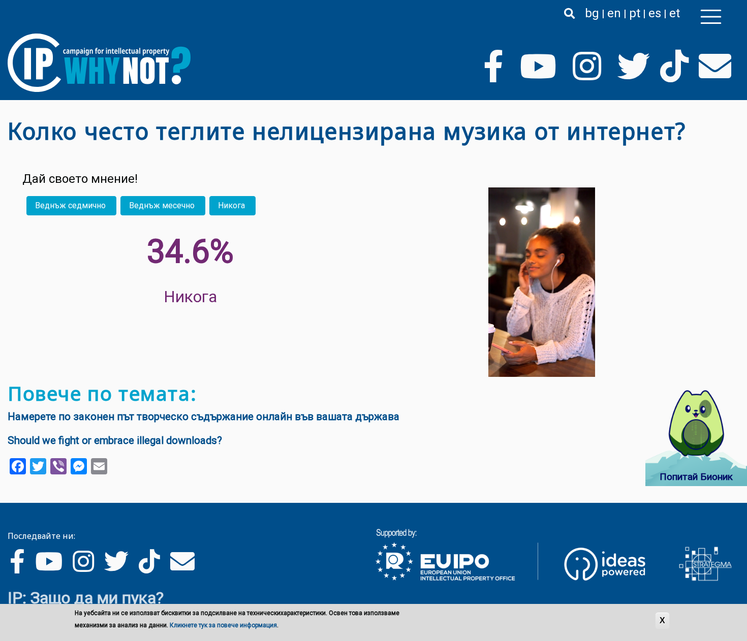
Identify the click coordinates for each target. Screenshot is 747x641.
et (674, 13)
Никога (231, 205)
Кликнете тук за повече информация (223, 625)
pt (634, 13)
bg (592, 13)
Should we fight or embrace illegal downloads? (115, 440)
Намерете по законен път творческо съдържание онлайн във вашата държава (203, 416)
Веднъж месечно (162, 205)
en (614, 13)
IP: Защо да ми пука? (86, 597)
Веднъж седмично (70, 205)
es (654, 13)
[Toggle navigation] (711, 17)
